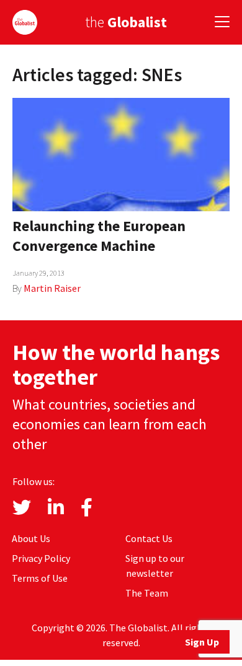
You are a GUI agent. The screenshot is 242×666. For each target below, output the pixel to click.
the (126, 22)
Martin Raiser (52, 288)
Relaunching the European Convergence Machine (99, 235)
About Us (31, 538)
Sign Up (202, 642)
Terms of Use (40, 578)
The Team (146, 593)
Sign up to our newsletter (154, 565)
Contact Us (149, 538)
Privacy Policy (41, 558)
